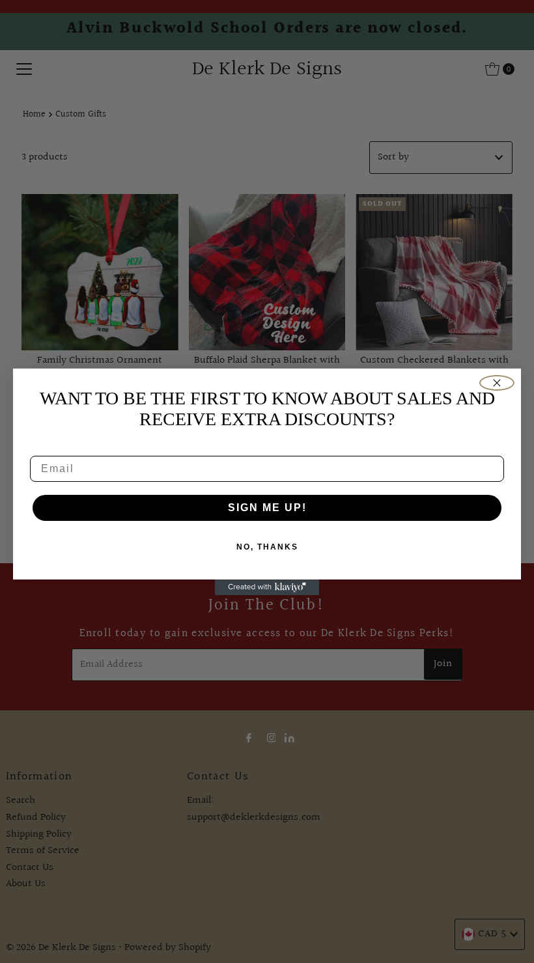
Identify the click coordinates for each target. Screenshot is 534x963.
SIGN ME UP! (267, 507)
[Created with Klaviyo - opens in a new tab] (267, 587)
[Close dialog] (496, 383)
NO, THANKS (267, 546)
